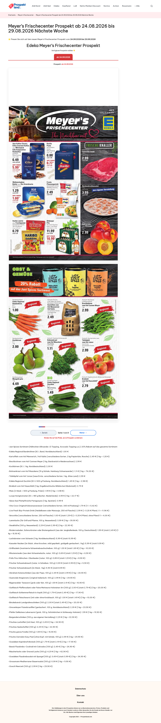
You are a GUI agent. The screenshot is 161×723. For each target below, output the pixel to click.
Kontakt (80, 702)
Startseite (12, 15)
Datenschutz (80, 689)
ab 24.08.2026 (63, 57)
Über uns (80, 696)
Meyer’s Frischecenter (26, 15)
